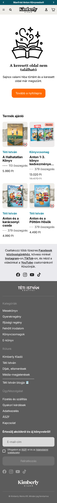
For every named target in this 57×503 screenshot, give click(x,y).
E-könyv (8, 340)
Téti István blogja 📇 (16, 382)
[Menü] (3, 9)
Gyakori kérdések (14, 405)
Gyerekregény (12, 316)
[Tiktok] (39, 275)
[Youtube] (32, 275)
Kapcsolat (9, 423)
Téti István (9, 362)
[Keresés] (10, 9)
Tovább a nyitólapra (29, 93)
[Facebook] (18, 275)
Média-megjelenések (16, 374)
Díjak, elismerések (14, 368)
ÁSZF (6, 417)
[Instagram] (25, 275)
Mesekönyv (10, 310)
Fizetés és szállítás (15, 399)
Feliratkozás (28, 461)
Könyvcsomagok (14, 334)
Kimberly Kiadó (13, 356)
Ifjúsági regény (12, 322)
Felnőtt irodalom (13, 328)
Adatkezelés (11, 411)
